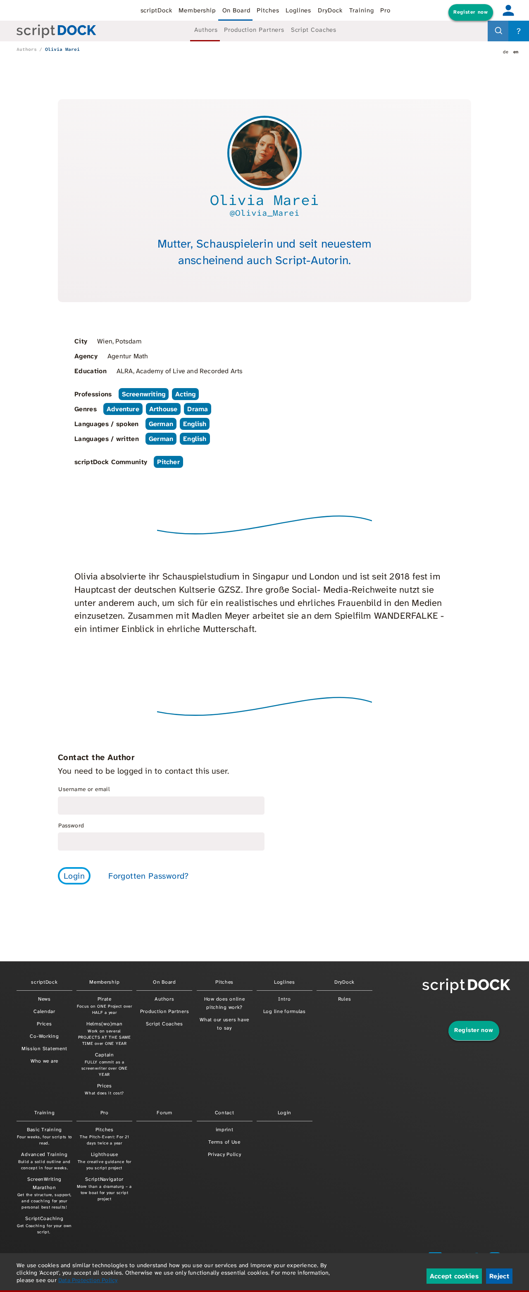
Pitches (268, 10)
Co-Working (44, 1036)
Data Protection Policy (87, 1280)
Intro (284, 999)
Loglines (298, 10)
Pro (385, 10)
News (44, 999)
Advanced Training (44, 1160)
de (505, 52)
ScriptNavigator (104, 1188)
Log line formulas (284, 1011)
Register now (470, 12)
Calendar (44, 1011)
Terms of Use (224, 1142)
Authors (205, 30)
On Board (236, 10)
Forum (164, 1112)
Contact (224, 1112)
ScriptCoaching (44, 1225)
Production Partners (254, 30)
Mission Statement (44, 1048)
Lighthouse (104, 1160)
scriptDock (156, 10)
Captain (104, 1064)
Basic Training (44, 1136)
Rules (344, 999)
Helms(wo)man (104, 1033)
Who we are (44, 1061)
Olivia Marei (62, 49)
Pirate (104, 1005)
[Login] (508, 10)
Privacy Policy (224, 1154)
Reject (499, 1276)
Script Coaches (314, 30)
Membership (197, 10)
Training (361, 10)
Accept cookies (454, 1276)
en (516, 52)
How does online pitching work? (224, 1003)
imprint (225, 1129)
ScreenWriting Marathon (44, 1193)
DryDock (330, 10)
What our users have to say (224, 1023)
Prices (44, 1023)
